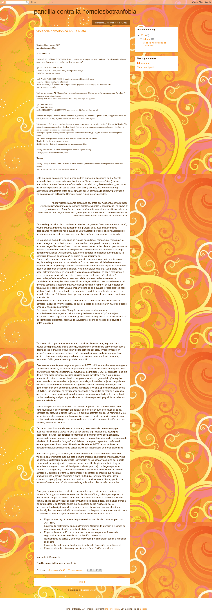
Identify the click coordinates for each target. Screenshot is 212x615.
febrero (147, 39)
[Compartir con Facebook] (97, 570)
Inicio (82, 582)
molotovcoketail (112, 609)
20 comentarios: (75, 570)
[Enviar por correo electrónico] (88, 570)
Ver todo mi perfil (145, 67)
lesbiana (144, 63)
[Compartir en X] (94, 570)
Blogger (143, 609)
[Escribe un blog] (91, 570)
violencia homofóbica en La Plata (61, 31)
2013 (143, 35)
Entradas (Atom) (88, 590)
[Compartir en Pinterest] (100, 570)
